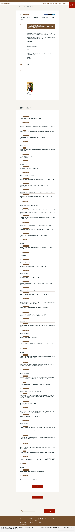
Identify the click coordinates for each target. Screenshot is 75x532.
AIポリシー (40, 522)
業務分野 (48, 3)
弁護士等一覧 (55, 3)
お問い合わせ (71, 5)
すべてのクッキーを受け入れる (70, 530)
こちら (34, 54)
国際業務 (51, 3)
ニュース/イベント (60, 3)
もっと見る (37, 486)
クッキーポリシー (31, 522)
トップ (16, 6)
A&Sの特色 (44, 3)
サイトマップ (22, 518)
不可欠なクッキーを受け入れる (62, 530)
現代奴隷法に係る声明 (51, 518)
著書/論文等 (64, 3)
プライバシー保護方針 (23, 522)
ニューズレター (28, 76)
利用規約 (30, 518)
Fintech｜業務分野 (29, 58)
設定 (1, 529)
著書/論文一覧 (20, 6)
